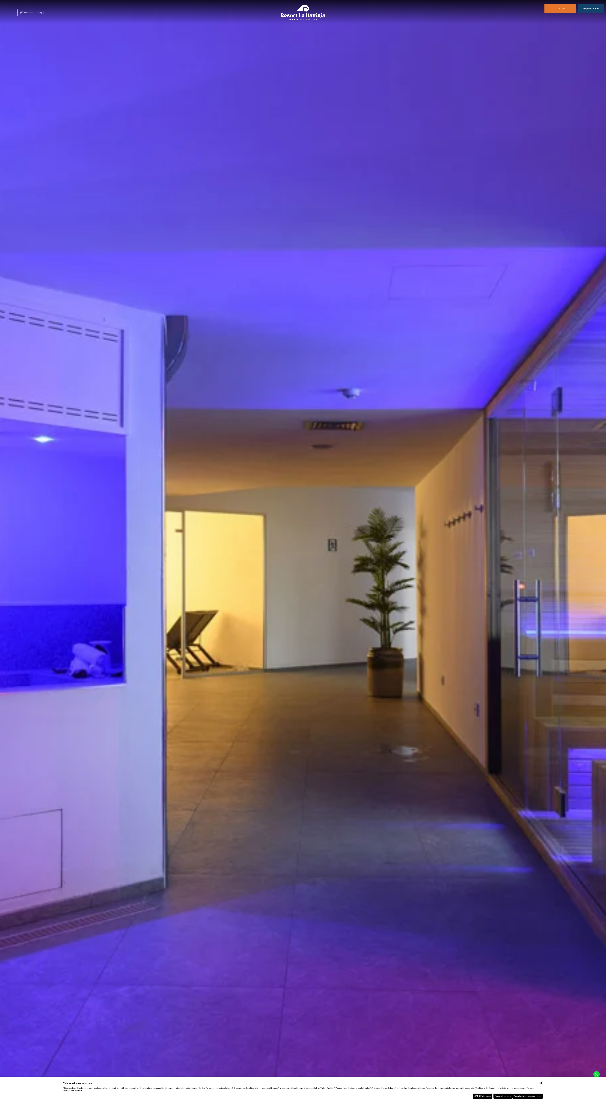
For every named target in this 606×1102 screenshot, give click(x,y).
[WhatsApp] (596, 1074)
